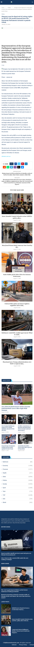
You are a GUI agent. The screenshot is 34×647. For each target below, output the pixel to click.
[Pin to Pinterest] (22, 164)
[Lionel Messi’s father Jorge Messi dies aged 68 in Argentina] (25, 439)
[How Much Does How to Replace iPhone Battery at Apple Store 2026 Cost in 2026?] (17, 577)
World (17, 502)
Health (17, 473)
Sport (17, 487)
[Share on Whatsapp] (7, 167)
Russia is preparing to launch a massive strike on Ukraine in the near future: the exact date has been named (15, 596)
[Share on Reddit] (4, 167)
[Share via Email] (22, 167)
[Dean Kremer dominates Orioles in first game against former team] (9, 439)
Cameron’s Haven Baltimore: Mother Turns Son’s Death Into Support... (21, 631)
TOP (17, 495)
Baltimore (17, 462)
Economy (17, 465)
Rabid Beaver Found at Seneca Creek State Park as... (20, 608)
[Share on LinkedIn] (26, 164)
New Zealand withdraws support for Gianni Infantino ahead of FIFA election (8, 428)
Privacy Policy (23, 644)
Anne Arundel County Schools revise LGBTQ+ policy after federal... (22, 619)
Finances (17, 469)
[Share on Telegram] (11, 167)
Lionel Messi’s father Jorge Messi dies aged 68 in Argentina (25, 447)
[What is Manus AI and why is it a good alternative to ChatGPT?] (17, 540)
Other (17, 476)
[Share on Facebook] (15, 164)
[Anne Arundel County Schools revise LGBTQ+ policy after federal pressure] (17, 203)
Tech (17, 491)
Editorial (14, 644)
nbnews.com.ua (6, 156)
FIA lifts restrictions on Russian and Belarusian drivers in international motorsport (24, 428)
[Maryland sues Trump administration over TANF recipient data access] (17, 349)
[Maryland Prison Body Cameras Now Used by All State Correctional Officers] (17, 233)
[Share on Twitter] (19, 164)
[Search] (32, 2)
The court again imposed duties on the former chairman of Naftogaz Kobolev (14, 590)
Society (17, 484)
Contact (32, 644)
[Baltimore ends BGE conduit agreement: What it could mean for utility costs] (17, 320)
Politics (9, 7)
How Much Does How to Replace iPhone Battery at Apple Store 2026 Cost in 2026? (15, 585)
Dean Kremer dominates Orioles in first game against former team (8, 447)
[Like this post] (12, 164)
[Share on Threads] (18, 167)
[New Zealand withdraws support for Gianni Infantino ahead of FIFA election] (9, 419)
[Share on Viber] (15, 167)
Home (3, 7)
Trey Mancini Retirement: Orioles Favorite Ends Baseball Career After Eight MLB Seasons (16, 408)
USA (17, 499)
